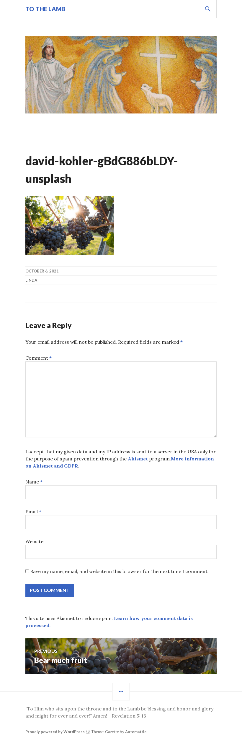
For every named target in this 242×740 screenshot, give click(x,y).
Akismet (138, 459)
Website (34, 541)
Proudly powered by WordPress (55, 731)
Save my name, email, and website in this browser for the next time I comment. (119, 571)
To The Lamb (45, 8)
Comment (38, 358)
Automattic (135, 731)
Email (33, 512)
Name (33, 482)
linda (31, 280)
